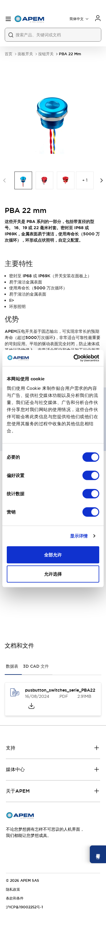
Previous (4, 180)
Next (101, 180)
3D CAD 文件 (36, 666)
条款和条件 (15, 898)
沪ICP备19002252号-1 (24, 907)
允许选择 (53, 573)
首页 (8, 54)
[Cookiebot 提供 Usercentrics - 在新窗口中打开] (74, 358)
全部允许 (53, 554)
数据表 (12, 666)
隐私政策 (13, 889)
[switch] (90, 475)
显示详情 (79, 535)
